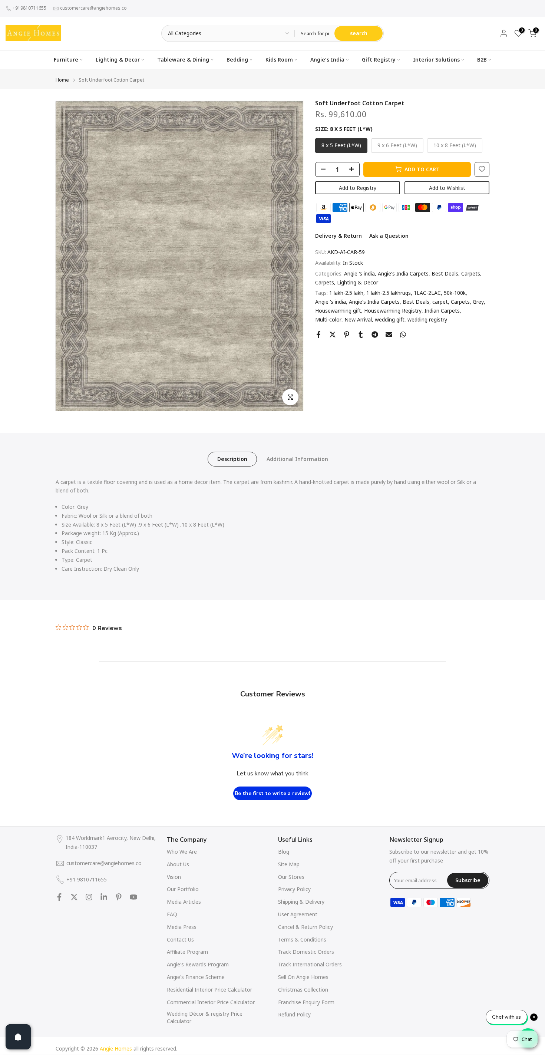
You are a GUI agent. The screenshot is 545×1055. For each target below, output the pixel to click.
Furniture (66, 59)
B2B (482, 59)
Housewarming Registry (393, 310)
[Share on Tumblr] (360, 334)
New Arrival (358, 319)
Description (232, 458)
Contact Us (180, 939)
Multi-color (328, 319)
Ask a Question (389, 235)
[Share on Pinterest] (346, 334)
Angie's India (327, 59)
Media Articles (184, 901)
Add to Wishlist (447, 187)
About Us (178, 864)
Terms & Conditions (302, 939)
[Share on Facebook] (318, 334)
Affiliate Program (187, 951)
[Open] (18, 1036)
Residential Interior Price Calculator (209, 989)
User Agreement (297, 914)
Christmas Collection (303, 989)
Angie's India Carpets (403, 273)
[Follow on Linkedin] (104, 897)
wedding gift (389, 319)
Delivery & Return (338, 235)
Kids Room (279, 59)
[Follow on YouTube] (133, 897)
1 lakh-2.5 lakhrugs (388, 292)
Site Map (289, 864)
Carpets (470, 273)
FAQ (172, 914)
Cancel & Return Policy (305, 926)
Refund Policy (294, 1014)
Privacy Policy (294, 889)
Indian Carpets (442, 310)
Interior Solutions (436, 59)
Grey (478, 301)
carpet (440, 301)
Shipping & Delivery (301, 901)
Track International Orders (310, 964)
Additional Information (297, 458)
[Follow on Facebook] (59, 897)
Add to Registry (357, 187)
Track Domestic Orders (306, 951)
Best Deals (445, 273)
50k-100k (455, 292)
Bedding (237, 59)
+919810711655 (29, 8)
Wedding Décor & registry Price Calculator (204, 1017)
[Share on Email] (389, 334)
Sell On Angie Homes (303, 976)
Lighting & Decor (118, 59)
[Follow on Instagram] (89, 897)
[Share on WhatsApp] (403, 334)
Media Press (181, 926)
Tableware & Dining (183, 59)
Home (62, 80)
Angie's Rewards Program (198, 964)
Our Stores (291, 876)
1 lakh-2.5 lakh (346, 292)
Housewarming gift (338, 310)
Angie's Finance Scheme (196, 976)
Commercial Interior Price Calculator (211, 1002)
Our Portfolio (183, 889)
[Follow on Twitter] (74, 897)
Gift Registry (379, 59)
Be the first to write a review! (272, 793)
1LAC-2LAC (427, 292)
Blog (283, 851)
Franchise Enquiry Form (306, 1002)
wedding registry (427, 319)
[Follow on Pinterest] (118, 897)
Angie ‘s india (359, 273)
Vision (174, 876)
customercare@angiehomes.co (93, 8)
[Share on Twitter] (332, 334)
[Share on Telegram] (374, 334)
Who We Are (182, 851)
